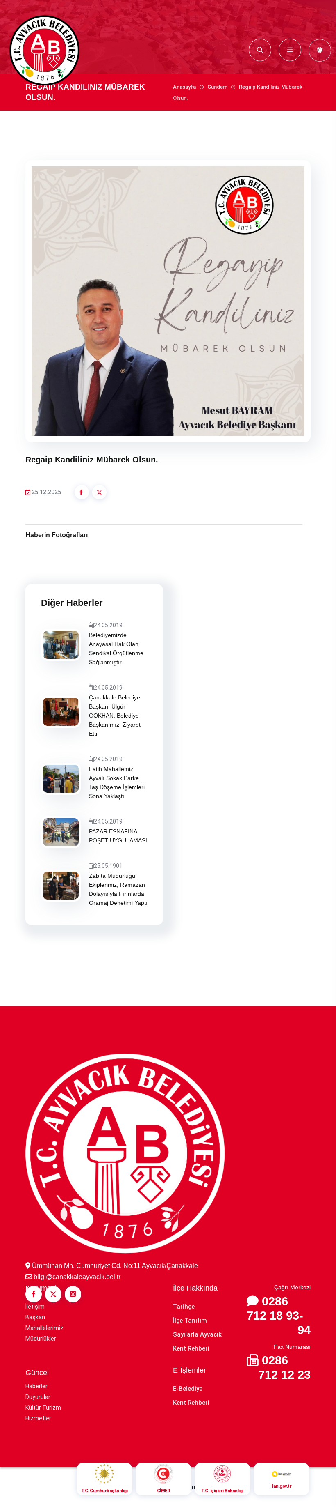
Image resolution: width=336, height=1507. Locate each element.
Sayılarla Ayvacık (197, 1334)
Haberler (36, 1386)
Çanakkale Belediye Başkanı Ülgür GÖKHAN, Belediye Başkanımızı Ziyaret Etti (115, 715)
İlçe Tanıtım (190, 1320)
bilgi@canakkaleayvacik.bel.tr (77, 1276)
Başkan (35, 1317)
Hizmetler (38, 1418)
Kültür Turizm (43, 1407)
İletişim (35, 1306)
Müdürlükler (40, 1338)
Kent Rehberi (191, 1348)
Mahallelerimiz (44, 1328)
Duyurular (37, 1397)
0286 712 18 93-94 (279, 1316)
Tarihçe (184, 1306)
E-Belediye (187, 1388)
